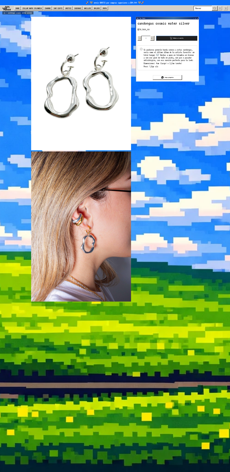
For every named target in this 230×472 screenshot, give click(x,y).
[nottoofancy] (6, 8)
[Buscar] (215, 8)
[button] (226, 8)
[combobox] (206, 8)
